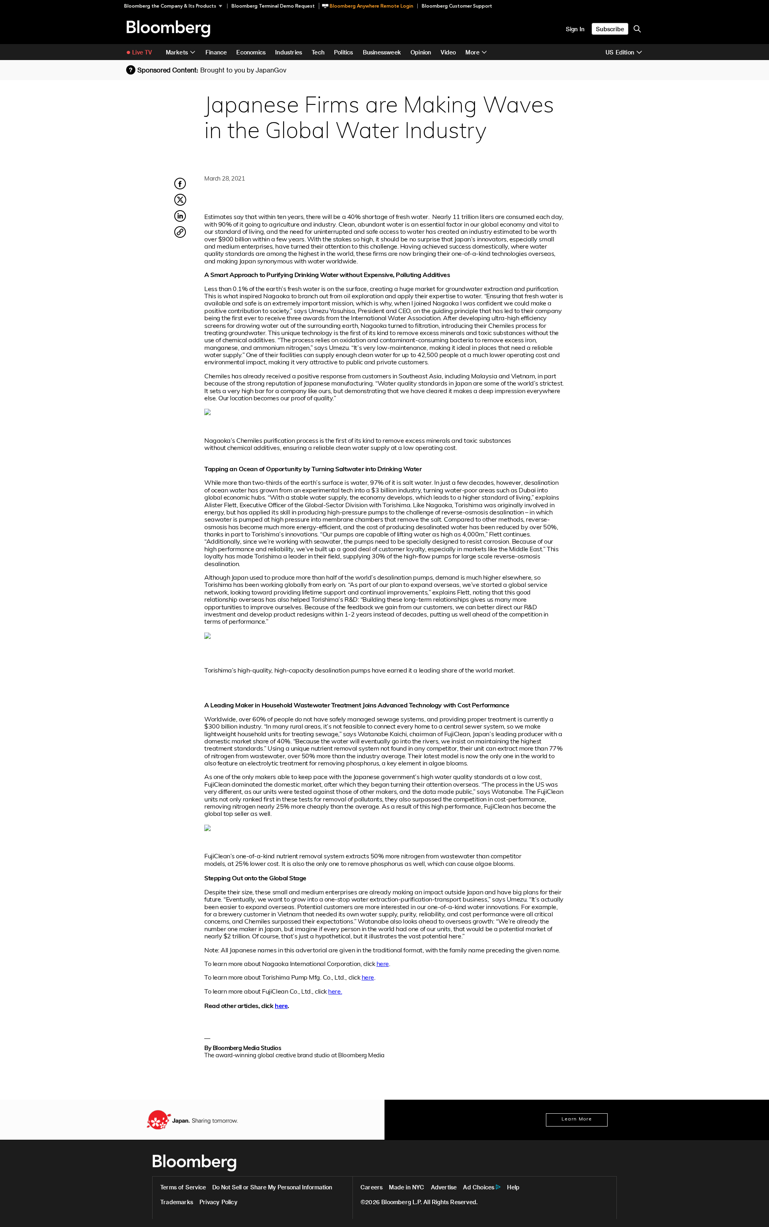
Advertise (444, 1187)
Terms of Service (183, 1187)
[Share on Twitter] (180, 204)
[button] (175, 6)
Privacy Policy (218, 1202)
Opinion (421, 52)
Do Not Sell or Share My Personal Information (272, 1187)
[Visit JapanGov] (192, 1120)
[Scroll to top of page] (752, 1210)
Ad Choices (478, 1187)
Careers (371, 1187)
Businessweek (382, 52)
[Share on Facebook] (180, 188)
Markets (177, 52)
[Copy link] (180, 233)
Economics (251, 52)
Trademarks (176, 1202)
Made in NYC (406, 1187)
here (382, 964)
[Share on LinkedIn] (180, 220)
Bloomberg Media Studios (247, 1049)
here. (335, 992)
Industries (288, 52)
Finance (216, 52)
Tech (318, 52)
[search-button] (637, 28)
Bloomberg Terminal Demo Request (273, 6)
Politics (343, 52)
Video (448, 52)
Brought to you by (243, 70)
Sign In (575, 29)
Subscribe (610, 29)
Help (513, 1187)
